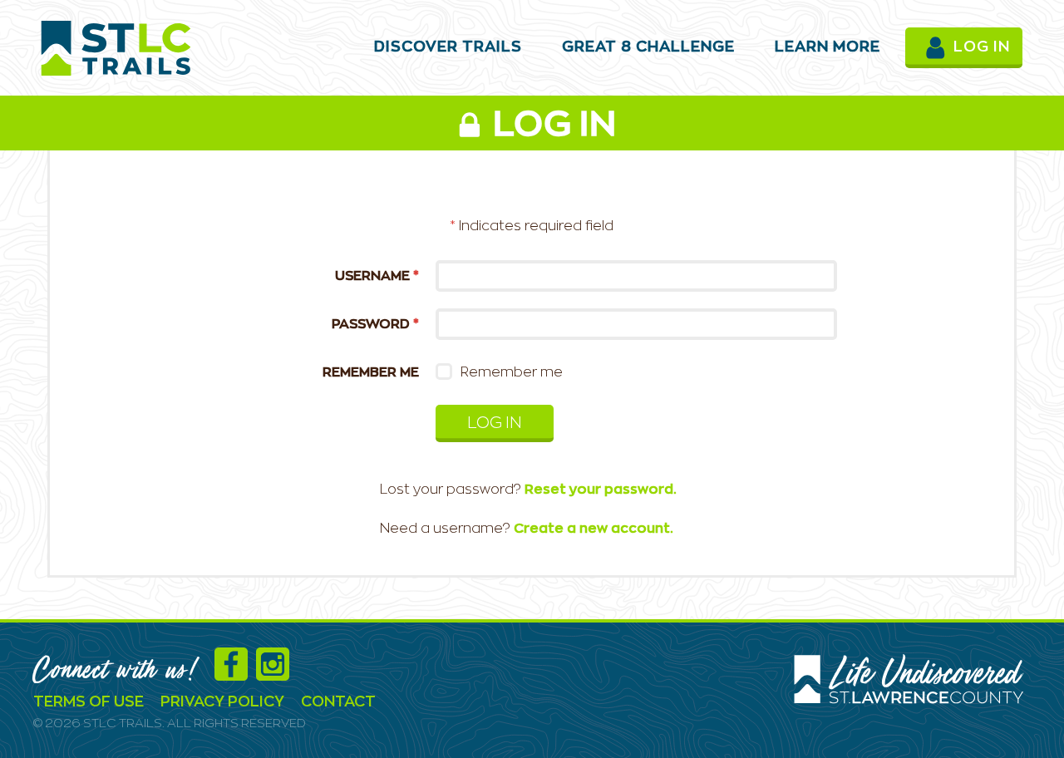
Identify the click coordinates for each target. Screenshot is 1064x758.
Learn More (827, 47)
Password (375, 324)
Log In (494, 423)
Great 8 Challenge (648, 47)
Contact (338, 702)
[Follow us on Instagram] (277, 673)
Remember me (371, 372)
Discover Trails (448, 47)
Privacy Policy (222, 702)
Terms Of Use (88, 702)
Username (377, 276)
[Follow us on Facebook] (235, 673)
